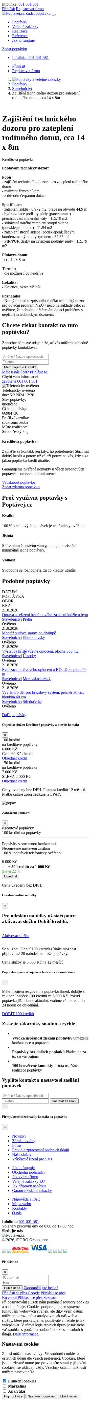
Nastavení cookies (41, 1396)
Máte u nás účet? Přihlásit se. (25, 372)
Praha (27, 619)
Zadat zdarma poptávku (21, 487)
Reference (20, 36)
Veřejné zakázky (25, 26)
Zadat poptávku (38, 13)
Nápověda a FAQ (26, 1199)
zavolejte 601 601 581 (19, 381)
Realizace (20, 31)
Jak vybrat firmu (25, 1177)
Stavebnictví (22, 88)
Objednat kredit (14, 758)
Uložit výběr (68, 1396)
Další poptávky (14, 715)
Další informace (25, 1334)
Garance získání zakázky (32, 1190)
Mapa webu (21, 1204)
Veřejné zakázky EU (28, 1181)
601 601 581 (28, 4)
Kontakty (19, 1208)
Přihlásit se (12, 1288)
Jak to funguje (23, 40)
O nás (16, 1213)
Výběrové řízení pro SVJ (32, 1159)
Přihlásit (8, 9)
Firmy (17, 1145)
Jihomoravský (34, 637)
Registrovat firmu (30, 9)
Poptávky (19, 22)
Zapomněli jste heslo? (41, 1288)
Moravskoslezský (37, 678)
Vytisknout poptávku (18, 482)
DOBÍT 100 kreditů (18, 1014)
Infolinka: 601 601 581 (30, 57)
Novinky (19, 1136)
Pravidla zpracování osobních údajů (40, 1150)
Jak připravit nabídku (29, 1186)
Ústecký (29, 656)
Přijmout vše (13, 1396)
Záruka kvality (23, 1141)
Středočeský (32, 701)
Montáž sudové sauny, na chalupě (29, 633)
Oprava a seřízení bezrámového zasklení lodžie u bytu (45, 614)
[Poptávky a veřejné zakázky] (36, 79)
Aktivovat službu (15, 936)
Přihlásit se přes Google (21, 1293)
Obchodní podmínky (28, 1172)
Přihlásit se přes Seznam (37, 1297)
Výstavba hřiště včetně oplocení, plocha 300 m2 (40, 651)
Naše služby (22, 1154)
